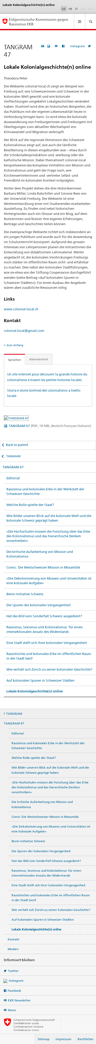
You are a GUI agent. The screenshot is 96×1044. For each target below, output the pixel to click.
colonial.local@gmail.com (24, 331)
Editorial (13, 478)
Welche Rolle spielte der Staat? (30, 505)
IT (76, 9)
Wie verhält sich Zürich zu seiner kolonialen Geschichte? (49, 669)
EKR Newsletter (19, 1000)
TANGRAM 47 (50, 426)
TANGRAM (13, 456)
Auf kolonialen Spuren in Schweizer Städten (40, 680)
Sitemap (43, 1039)
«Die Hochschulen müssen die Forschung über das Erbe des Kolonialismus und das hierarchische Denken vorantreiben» (48, 536)
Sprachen (14, 360)
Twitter (13, 971)
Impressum (63, 1039)
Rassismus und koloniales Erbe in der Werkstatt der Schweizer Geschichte (45, 491)
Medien (13, 949)
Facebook (14, 990)
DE (64, 9)
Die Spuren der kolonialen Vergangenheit (38, 605)
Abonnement (38, 359)
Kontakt (13, 939)
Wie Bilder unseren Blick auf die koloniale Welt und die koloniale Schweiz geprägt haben (48, 518)
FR (70, 9)
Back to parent (17, 445)
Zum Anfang (15, 345)
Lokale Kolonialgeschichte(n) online (34, 691)
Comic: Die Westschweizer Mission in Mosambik (43, 567)
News (12, 1010)
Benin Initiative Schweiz (25, 594)
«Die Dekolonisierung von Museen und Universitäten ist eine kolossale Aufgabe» (48, 580)
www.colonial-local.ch (21, 309)
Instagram (77, 46)
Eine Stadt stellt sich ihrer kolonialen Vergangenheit (46, 643)
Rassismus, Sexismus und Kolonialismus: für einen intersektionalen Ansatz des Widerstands (44, 629)
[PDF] (49, 46)
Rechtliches (85, 1039)
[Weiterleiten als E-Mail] (57, 46)
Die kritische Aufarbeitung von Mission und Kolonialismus (39, 554)
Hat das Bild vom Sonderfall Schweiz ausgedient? (44, 616)
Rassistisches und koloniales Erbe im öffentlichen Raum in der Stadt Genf (48, 656)
